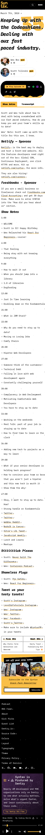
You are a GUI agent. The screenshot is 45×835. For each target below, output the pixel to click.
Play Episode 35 (16, 87)
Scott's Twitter (13, 623)
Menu (40, 5)
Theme (5, 753)
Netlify (5, 147)
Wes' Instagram (12, 609)
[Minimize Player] (37, 818)
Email (6, 687)
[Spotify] (33, 87)
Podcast (6, 704)
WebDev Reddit (12, 522)
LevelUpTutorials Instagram (20, 605)
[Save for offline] (6, 92)
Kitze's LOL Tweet (14, 531)
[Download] (10, 92)
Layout (5, 743)
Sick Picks (8, 719)
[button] (3, 832)
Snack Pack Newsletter (23, 683)
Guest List (8, 724)
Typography (8, 748)
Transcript (28, 104)
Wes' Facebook (12, 618)
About (5, 714)
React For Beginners (22, 583)
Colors (5, 738)
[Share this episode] (41, 87)
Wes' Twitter (11, 614)
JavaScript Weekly (14, 535)
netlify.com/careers (13, 177)
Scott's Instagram (14, 600)
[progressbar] (4, 825)
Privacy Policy (10, 758)
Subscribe (36, 690)
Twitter (8, 513)
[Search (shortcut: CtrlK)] (33, 5)
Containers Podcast (21, 566)
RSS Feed (7, 709)
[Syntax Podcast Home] (4, 7)
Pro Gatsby (18, 579)
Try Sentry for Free (15, 812)
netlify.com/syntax (12, 168)
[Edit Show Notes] (14, 92)
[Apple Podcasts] (37, 87)
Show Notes (9, 104)
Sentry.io (7, 728)
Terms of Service (12, 763)
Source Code (8, 733)
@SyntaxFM (35, 627)
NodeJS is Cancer (14, 526)
